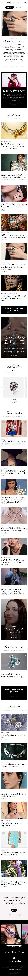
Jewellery (3, 141)
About (7, 952)
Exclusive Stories (4, 293)
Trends (7, 438)
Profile (17, 334)
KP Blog (14, 625)
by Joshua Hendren (4, 239)
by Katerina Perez (4, 150)
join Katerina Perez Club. (14, 312)
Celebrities (15, 293)
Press (21, 952)
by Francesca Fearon (4, 564)
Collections (8, 141)
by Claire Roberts (3, 739)
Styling (7, 232)
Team (14, 952)
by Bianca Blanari (4, 302)
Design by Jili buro (14, 972)
